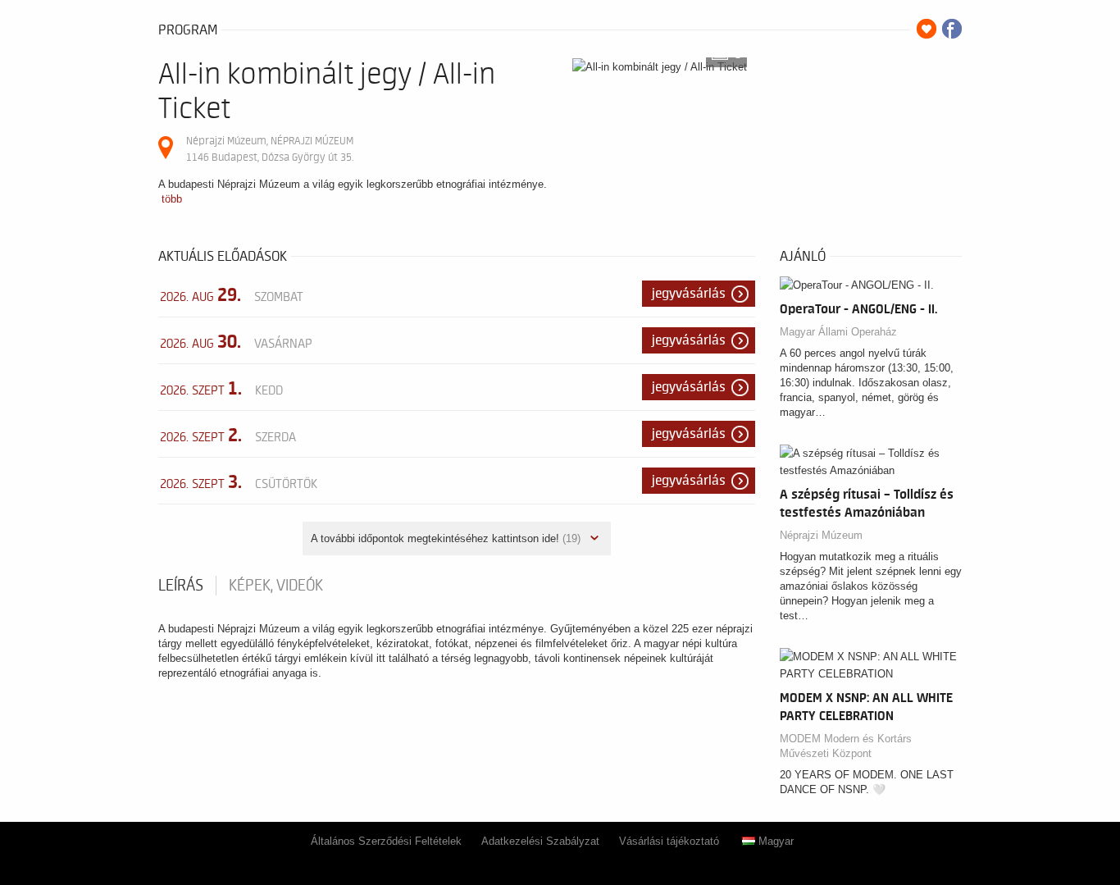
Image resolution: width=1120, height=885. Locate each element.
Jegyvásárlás (689, 293)
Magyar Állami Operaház (838, 332)
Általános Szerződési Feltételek (386, 841)
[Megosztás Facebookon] (952, 29)
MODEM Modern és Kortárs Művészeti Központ (846, 746)
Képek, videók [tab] (276, 586)
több (172, 199)
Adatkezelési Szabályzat (540, 841)
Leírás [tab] (180, 586)
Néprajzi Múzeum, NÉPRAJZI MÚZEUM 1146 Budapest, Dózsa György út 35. (269, 149)
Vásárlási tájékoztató (669, 841)
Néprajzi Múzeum (821, 535)
